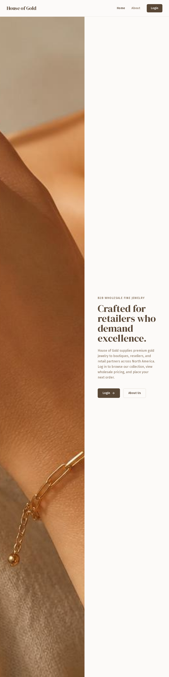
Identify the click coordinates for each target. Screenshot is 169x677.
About (135, 8)
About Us (134, 393)
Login (154, 8)
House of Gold (21, 8)
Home (121, 8)
